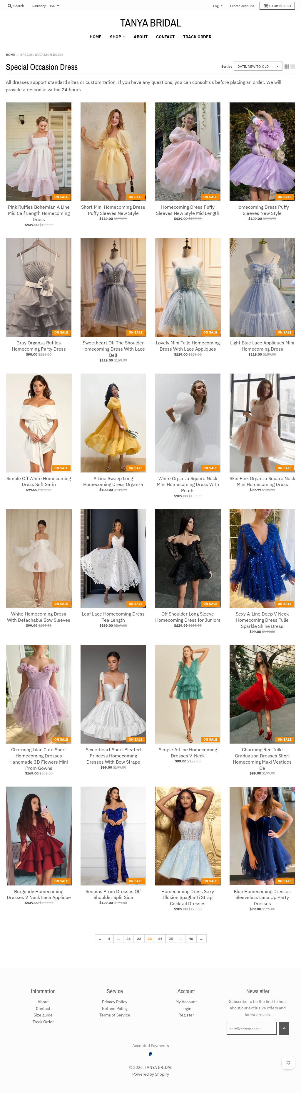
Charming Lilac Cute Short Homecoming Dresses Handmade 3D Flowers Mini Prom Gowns (38, 759)
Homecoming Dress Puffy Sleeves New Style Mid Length (187, 210)
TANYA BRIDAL (150, 22)
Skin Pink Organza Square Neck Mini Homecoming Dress (262, 481)
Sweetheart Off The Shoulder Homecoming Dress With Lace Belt (113, 349)
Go (284, 1028)
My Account (186, 1001)
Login (186, 1008)
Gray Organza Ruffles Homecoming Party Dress (39, 346)
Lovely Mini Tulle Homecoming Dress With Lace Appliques (188, 346)
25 (171, 938)
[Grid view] (287, 66)
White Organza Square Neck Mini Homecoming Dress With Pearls (188, 484)
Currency (39, 6)
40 (191, 938)
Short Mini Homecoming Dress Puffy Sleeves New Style (113, 210)
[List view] (292, 66)
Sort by (226, 66)
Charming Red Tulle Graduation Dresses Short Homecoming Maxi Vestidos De (262, 759)
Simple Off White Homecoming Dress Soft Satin (38, 481)
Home (10, 55)
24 (160, 938)
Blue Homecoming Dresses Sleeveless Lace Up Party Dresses (262, 897)
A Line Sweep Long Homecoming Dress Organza (113, 481)
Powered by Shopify (150, 1074)
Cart (280, 6)
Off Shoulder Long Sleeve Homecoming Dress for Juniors (187, 617)
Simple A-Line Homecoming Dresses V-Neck (188, 753)
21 (128, 938)
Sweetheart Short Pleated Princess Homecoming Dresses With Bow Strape (113, 756)
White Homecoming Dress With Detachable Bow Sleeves (38, 617)
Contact (43, 1008)
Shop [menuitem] (115, 36)
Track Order (43, 1021)
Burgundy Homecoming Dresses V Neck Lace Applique (39, 894)
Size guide (43, 1015)
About (43, 1001)
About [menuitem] (141, 36)
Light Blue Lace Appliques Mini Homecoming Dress (262, 346)
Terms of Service (114, 1015)
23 (150, 938)
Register (186, 1015)
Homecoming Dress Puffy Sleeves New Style (262, 210)
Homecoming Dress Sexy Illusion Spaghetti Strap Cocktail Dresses (187, 897)
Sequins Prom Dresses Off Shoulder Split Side (113, 894)
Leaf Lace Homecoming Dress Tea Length (113, 617)
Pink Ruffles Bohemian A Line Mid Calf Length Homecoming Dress (39, 213)
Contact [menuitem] (165, 36)
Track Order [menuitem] (197, 36)
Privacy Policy (114, 1001)
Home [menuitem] (95, 36)
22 (139, 938)
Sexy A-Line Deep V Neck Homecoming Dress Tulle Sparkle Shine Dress (262, 620)
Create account (242, 6)
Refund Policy (115, 1008)
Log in (218, 6)
